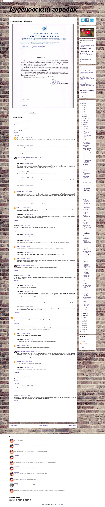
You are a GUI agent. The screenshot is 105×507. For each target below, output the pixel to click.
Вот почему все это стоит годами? (86, 248)
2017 (83, 321)
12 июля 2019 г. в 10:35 (28, 151)
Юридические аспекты (85, 59)
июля (84, 128)
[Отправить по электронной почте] (29, 113)
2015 (83, 325)
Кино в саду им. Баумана (86, 257)
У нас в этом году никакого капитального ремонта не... (87, 205)
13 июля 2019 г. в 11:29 (28, 367)
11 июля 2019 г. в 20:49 (25, 225)
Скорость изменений (86, 169)
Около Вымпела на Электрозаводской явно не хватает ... (87, 228)
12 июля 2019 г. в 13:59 (22, 317)
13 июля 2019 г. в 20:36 (28, 385)
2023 (83, 109)
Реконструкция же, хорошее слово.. (87, 212)
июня (84, 307)
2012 (83, 331)
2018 (83, 320)
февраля (85, 315)
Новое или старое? (85, 223)
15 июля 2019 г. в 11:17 (28, 201)
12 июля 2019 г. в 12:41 (28, 291)
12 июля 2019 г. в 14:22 (28, 326)
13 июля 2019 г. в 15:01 (25, 376)
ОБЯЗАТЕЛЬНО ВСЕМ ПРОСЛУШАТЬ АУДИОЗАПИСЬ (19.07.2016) (87, 50)
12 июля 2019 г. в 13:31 (28, 306)
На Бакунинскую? (87, 152)
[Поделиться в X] (32, 113)
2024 (83, 107)
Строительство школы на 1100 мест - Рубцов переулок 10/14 (87, 69)
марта (84, 313)
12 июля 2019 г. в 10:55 (28, 163)
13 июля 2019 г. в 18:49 (25, 395)
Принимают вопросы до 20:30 (86, 166)
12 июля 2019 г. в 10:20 (27, 137)
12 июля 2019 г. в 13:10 (28, 300)
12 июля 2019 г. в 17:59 (28, 339)
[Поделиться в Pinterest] (35, 113)
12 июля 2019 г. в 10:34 (28, 145)
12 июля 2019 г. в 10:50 (36, 157)
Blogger (61, 504)
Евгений (83, 341)
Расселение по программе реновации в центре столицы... (86, 293)
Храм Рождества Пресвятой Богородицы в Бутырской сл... (87, 277)
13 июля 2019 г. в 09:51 (27, 361)
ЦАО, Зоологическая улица (87, 282)
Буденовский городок (43, 9)
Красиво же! (85, 180)
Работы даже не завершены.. (86, 232)
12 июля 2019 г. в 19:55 (36, 351)
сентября (85, 124)
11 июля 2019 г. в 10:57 (25, 121)
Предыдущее (72, 425)
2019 (83, 116)
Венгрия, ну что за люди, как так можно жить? (87, 149)
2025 (83, 105)
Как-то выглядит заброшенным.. (87, 143)
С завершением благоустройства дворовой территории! (87, 160)
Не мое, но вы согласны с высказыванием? (87, 195)
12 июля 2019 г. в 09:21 (28, 234)
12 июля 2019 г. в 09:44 (25, 275)
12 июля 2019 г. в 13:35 (28, 185)
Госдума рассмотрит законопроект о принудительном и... (87, 243)
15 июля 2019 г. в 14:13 (36, 265)
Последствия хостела (86, 146)
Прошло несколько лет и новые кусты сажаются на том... (87, 218)
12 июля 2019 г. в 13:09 (28, 177)
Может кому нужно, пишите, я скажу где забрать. (87, 131)
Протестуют (85, 235)
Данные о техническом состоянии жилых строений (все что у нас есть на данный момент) (87, 44)
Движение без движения (86, 260)
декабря (85, 118)
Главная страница (43, 425)
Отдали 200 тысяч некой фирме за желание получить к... (87, 271)
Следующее (13, 425)
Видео (81, 61)
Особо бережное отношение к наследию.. (87, 298)
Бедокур (19, 137)
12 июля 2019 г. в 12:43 (28, 171)
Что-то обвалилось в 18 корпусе (86, 200)
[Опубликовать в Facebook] (33, 113)
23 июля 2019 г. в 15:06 (28, 214)
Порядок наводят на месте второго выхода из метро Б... (87, 253)
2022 (83, 111)
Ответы (17, 135)
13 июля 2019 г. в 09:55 (27, 191)
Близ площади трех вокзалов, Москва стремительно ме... (86, 189)
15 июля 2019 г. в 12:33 (25, 207)
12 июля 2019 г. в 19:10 (25, 345)
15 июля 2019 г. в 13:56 (25, 258)
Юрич (18, 207)
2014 (83, 327)
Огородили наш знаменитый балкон (86, 177)
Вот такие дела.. (86, 209)
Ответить (16, 124)
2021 (83, 112)
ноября (85, 120)
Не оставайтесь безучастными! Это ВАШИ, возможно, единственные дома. (86, 55)
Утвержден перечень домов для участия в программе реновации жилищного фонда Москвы (87, 77)
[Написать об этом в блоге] (31, 113)
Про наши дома (84, 92)
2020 (83, 114)
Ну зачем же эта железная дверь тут (87, 156)
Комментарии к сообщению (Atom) (46, 430)
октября (85, 122)
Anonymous (16, 438)
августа (85, 126)
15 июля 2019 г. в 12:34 (25, 246)
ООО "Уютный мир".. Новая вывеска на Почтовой (86, 303)
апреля (85, 311)
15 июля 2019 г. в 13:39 (28, 252)
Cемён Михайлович (86, 338)
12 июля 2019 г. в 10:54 (28, 285)
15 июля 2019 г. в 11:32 (28, 240)
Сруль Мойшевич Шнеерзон (23, 157)
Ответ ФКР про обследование (87, 90)
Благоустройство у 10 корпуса (87, 238)
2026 (83, 103)
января (85, 317)
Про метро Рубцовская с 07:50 (86, 173)
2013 (83, 329)
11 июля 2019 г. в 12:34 (25, 128)
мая (84, 309)
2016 (83, 323)
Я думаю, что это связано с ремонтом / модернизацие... (87, 138)
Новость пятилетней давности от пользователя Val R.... (86, 265)
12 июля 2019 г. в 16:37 (25, 333)
